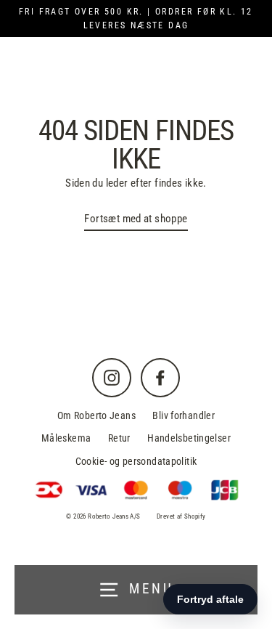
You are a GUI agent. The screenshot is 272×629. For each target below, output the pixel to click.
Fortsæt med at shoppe (135, 218)
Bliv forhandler (183, 415)
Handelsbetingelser (189, 438)
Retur (119, 438)
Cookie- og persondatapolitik (136, 461)
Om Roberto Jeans (96, 415)
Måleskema (66, 438)
